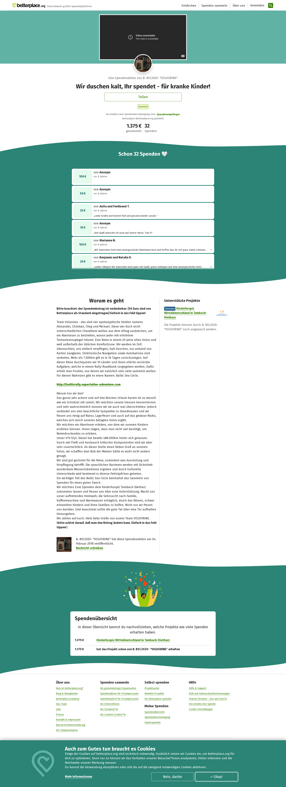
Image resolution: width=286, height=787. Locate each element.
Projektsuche (151, 688)
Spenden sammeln (214, 5)
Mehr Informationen (78, 776)
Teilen (143, 97)
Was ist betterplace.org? (69, 688)
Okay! (218, 777)
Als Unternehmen (109, 703)
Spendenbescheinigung (157, 717)
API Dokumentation (67, 730)
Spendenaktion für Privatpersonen (119, 693)
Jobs (58, 709)
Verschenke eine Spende (202, 703)
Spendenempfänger (168, 114)
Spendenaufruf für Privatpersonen (119, 698)
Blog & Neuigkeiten (67, 693)
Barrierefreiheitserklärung (70, 724)
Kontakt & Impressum (68, 719)
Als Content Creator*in (113, 714)
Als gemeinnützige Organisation (118, 688)
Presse (60, 714)
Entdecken (189, 5)
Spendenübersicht (154, 711)
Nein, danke (172, 777)
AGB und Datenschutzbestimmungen (209, 693)
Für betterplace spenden (157, 698)
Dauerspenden (152, 722)
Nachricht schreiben (89, 548)
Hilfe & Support (197, 688)
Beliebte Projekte (154, 693)
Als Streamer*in (109, 709)
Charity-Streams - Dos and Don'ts (208, 698)
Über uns (239, 5)
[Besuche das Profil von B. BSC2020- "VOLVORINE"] (143, 63)
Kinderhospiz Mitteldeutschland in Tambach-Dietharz (185, 313)
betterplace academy (67, 698)
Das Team (61, 703)
